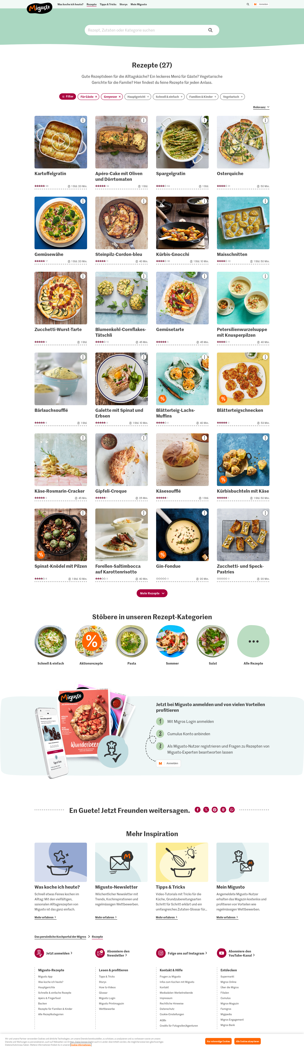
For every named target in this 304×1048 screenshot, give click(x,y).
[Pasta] (132, 645)
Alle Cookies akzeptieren (247, 1041)
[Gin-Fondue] (182, 546)
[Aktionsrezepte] (91, 645)
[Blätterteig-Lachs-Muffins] (182, 390)
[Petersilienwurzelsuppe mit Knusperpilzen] (243, 309)
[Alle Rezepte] (253, 645)
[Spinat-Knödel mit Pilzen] (61, 546)
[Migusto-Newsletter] (121, 881)
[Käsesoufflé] (182, 468)
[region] (152, 1041)
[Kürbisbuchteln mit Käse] (243, 468)
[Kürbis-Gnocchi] (182, 231)
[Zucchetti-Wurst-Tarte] (61, 309)
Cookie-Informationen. (81, 1044)
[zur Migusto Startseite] (40, 5)
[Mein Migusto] (242, 881)
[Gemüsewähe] (61, 231)
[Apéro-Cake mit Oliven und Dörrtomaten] (121, 153)
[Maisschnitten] (243, 231)
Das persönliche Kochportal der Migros (60, 936)
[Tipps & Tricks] (182, 881)
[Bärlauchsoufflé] (61, 390)
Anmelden (263, 4)
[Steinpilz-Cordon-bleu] (121, 231)
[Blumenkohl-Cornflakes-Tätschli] (121, 309)
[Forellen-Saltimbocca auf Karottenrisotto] (121, 546)
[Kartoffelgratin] (61, 153)
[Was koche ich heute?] (61, 881)
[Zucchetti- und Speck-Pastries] (243, 546)
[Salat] (213, 645)
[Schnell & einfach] (51, 645)
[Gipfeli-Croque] (121, 468)
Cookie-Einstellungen (172, 1014)
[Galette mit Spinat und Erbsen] (121, 390)
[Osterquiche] (243, 153)
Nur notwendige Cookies (218, 1041)
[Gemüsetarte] (182, 309)
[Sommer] (172, 645)
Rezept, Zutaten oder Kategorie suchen (152, 30)
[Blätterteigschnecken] (243, 390)
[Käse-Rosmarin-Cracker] (61, 468)
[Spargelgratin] (182, 153)
